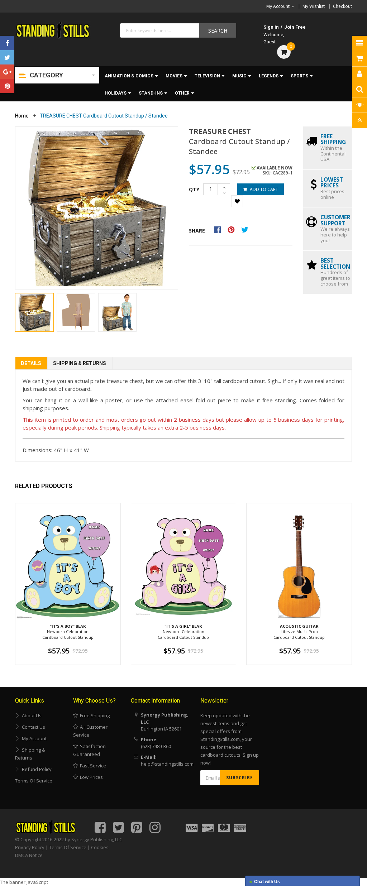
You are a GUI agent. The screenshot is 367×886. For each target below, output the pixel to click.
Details (31, 363)
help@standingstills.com (167, 764)
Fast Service (92, 765)
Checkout (342, 6)
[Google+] (7, 71)
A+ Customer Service (90, 731)
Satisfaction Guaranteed (89, 750)
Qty (194, 189)
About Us (31, 715)
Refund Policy (36, 769)
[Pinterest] (7, 86)
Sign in (271, 27)
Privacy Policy (29, 847)
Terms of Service (33, 780)
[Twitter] (7, 57)
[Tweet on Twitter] (246, 229)
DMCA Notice (29, 855)
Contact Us (32, 727)
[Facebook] (7, 43)
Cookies (100, 847)
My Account (33, 738)
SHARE (197, 230)
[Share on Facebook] (220, 229)
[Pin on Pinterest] (233, 229)
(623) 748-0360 (156, 746)
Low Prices (90, 777)
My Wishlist (313, 6)
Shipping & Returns (79, 363)
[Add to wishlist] (237, 201)
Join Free (295, 27)
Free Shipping (94, 715)
